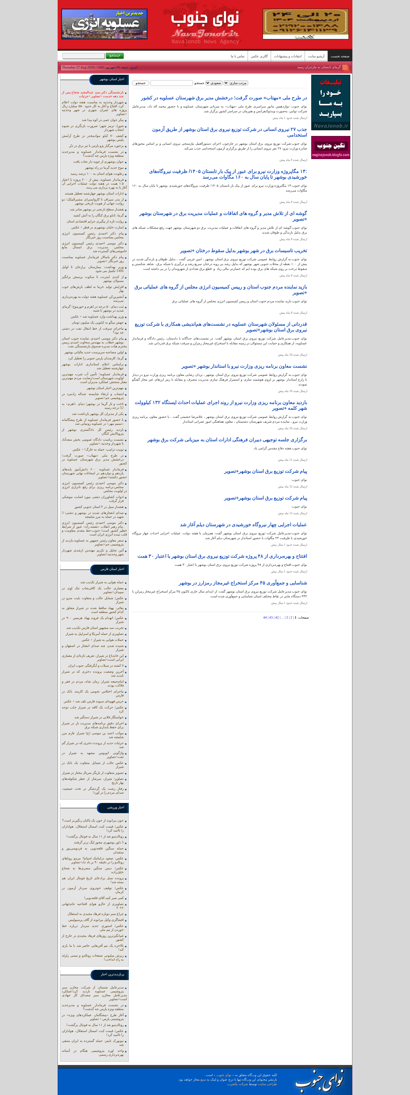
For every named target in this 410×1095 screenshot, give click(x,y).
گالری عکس (259, 56)
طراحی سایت (267, 1084)
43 (271, 617)
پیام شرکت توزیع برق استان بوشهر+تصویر (265, 471)
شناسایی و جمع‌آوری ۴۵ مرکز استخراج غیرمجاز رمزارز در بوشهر (243, 582)
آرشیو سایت (316, 56)
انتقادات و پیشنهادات (288, 56)
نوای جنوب (223, 1075)
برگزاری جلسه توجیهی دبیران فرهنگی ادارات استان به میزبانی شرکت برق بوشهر (227, 439)
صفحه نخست (340, 56)
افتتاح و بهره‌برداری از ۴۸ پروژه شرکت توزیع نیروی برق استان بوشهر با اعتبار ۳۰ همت (222, 556)
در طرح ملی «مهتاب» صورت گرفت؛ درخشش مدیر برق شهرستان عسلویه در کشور (224, 97)
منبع (203, 1079)
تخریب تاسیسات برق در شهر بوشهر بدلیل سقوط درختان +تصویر (243, 250)
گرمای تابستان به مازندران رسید (319, 67)
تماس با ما (238, 56)
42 (277, 617)
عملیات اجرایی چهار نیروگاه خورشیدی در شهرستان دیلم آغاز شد (243, 524)
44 (265, 617)
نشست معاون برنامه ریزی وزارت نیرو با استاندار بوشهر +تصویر (244, 366)
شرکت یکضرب (237, 1084)
